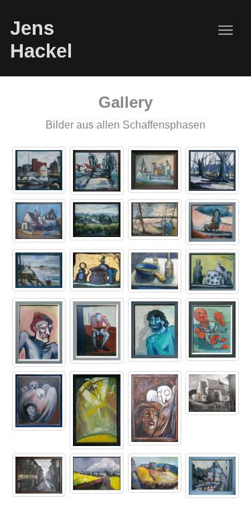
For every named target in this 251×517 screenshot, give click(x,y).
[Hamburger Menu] (225, 30)
